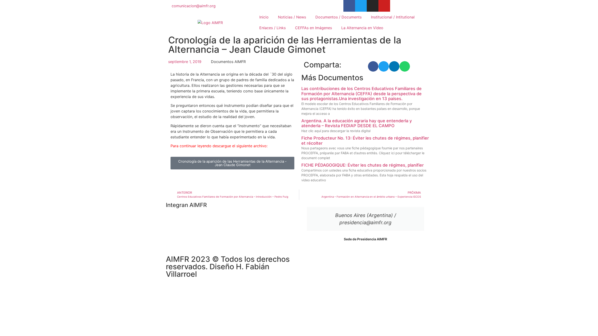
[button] (373, 66)
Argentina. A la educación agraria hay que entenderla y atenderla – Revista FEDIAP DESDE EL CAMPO (356, 123)
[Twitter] (361, 6)
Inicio (264, 17)
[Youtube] (384, 6)
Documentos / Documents (338, 17)
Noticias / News (292, 17)
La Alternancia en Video (362, 27)
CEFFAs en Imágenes (313, 27)
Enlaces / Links (272, 27)
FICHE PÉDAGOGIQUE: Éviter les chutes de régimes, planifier (362, 165)
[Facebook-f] (349, 6)
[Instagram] (372, 6)
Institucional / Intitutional (393, 17)
